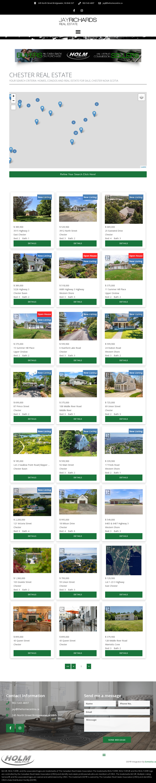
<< (67, 666)
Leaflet (143, 167)
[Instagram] (82, 10)
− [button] (13, 101)
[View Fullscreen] (13, 107)
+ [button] (13, 96)
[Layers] (141, 97)
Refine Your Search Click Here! (78, 174)
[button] (78, 32)
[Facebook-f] (74, 10)
